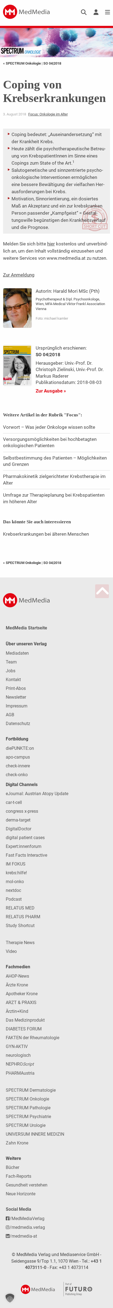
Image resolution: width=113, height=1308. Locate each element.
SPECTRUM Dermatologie (31, 1090)
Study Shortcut (20, 925)
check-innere (18, 765)
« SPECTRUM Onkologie (22, 63)
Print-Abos (16, 688)
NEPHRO (20, 1064)
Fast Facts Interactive (26, 855)
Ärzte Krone (17, 985)
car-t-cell (14, 802)
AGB (10, 714)
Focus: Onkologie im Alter (48, 114)
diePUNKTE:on (20, 748)
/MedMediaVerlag (27, 1218)
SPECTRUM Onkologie (27, 1099)
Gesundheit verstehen (26, 1185)
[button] (10, 1298)
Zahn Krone (17, 1143)
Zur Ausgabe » (51, 391)
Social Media (18, 1209)
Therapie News (20, 942)
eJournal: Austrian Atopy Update (37, 793)
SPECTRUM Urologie (26, 1125)
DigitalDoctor (18, 828)
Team (11, 662)
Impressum (16, 706)
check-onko (17, 774)
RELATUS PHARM (23, 916)
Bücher (12, 1167)
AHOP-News (17, 976)
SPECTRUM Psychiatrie (28, 1116)
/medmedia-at (23, 1236)
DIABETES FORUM (24, 1029)
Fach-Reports (18, 1176)
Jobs (10, 670)
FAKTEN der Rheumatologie (32, 1037)
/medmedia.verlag (27, 1227)
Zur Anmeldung (19, 275)
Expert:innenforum (23, 846)
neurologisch (18, 1055)
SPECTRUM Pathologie (28, 1107)
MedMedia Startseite (26, 628)
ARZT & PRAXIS (21, 1002)
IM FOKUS (16, 864)
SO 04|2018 (52, 63)
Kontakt (13, 679)
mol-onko (15, 881)
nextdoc (13, 890)
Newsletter (16, 697)
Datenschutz (18, 723)
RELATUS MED (20, 908)
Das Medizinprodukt (25, 1020)
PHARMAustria (20, 1073)
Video (11, 951)
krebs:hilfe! (16, 872)
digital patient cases (25, 837)
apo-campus (18, 757)
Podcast (14, 899)
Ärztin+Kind (17, 1011)
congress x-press (22, 811)
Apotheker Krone (22, 993)
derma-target (18, 820)
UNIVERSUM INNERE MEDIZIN (35, 1134)
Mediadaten (17, 653)
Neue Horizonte (20, 1193)
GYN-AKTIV (17, 1046)
